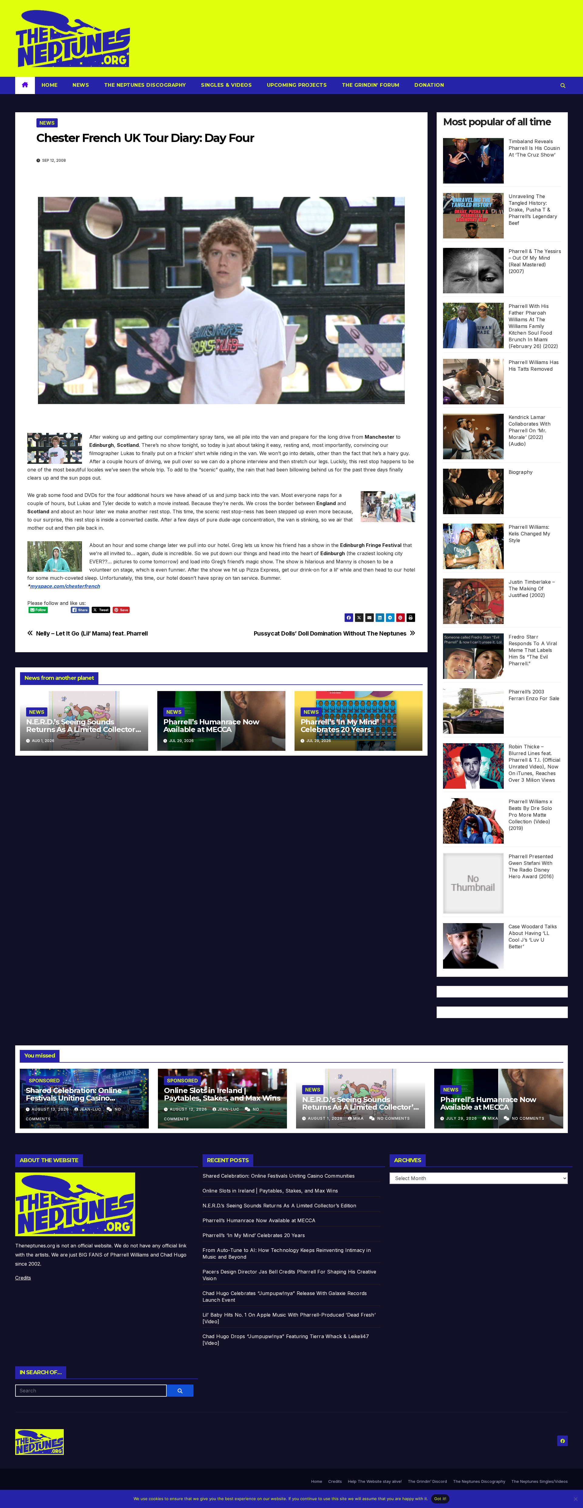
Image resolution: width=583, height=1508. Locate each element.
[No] (575, 1499)
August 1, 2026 (326, 1118)
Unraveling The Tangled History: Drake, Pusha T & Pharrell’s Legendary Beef (533, 209)
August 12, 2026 (189, 1109)
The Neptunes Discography (144, 85)
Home (50, 85)
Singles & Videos (225, 85)
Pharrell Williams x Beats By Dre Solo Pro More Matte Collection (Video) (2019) (531, 814)
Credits (23, 1278)
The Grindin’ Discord (427, 1481)
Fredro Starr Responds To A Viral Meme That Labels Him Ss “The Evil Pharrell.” (533, 650)
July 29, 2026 (462, 1118)
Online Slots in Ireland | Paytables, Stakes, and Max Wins (222, 1094)
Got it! (440, 1498)
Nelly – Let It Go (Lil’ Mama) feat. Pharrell (92, 633)
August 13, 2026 (51, 1109)
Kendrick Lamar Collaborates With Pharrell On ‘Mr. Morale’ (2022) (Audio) (530, 430)
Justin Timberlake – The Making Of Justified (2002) (532, 588)
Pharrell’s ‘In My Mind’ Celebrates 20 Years (340, 725)
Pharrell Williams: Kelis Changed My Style (530, 533)
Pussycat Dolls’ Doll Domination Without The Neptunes (330, 633)
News (80, 85)
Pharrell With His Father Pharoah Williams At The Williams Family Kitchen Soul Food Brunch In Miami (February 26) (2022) (533, 326)
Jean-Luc (91, 1109)
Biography (521, 472)
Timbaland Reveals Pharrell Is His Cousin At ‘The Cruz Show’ (534, 148)
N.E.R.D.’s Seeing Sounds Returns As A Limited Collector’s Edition (83, 729)
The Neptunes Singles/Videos (539, 1481)
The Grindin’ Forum (370, 85)
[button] (563, 86)
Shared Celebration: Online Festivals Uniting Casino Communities (74, 1098)
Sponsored (44, 1081)
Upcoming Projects (296, 85)
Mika (359, 1118)
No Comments (393, 1118)
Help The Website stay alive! (375, 1481)
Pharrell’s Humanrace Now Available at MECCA (211, 725)
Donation (428, 85)
